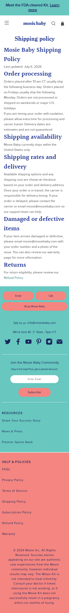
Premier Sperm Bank (17, 442)
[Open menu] (4, 23)
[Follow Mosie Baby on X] (7, 342)
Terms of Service (14, 491)
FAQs (6, 469)
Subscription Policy (17, 512)
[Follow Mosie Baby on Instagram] (49, 342)
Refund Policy (13, 278)
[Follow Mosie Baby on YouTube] (28, 342)
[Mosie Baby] (34, 23)
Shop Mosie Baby (34, 306)
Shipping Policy (14, 502)
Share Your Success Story (21, 421)
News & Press (12, 431)
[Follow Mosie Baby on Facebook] (18, 342)
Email (18, 295)
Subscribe (34, 392)
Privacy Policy (12, 480)
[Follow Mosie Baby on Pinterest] (38, 342)
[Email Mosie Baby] (59, 342)
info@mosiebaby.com (41, 323)
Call (51, 295)
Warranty (9, 534)
